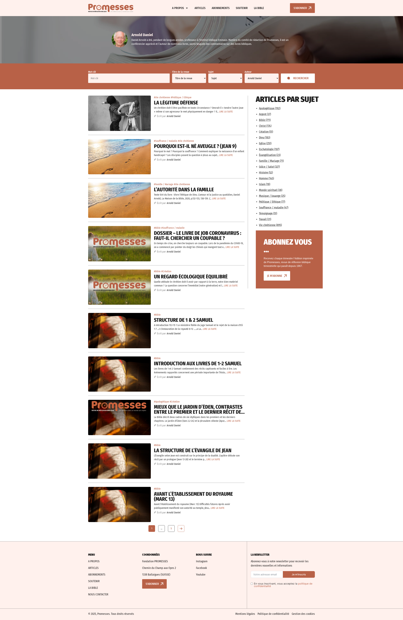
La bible (259, 8)
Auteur (248, 72)
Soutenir (242, 8)
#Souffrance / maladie (165, 140)
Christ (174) (265, 126)
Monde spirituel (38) (270, 190)
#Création (166, 271)
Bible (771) (265, 120)
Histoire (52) (266, 172)
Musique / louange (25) (272, 196)
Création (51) (266, 131)
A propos (178, 8)
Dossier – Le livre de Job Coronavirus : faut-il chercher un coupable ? (197, 235)
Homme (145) (266, 178)
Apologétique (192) (269, 108)
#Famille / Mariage (163, 184)
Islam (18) (264, 184)
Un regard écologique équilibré (191, 277)
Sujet (210, 72)
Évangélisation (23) (270, 155)
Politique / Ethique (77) (272, 201)
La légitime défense (176, 103)
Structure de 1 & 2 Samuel (183, 320)
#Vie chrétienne (162, 97)
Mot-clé (92, 72)
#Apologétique (161, 401)
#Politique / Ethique (181, 97)
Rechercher (301, 78)
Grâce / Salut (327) (269, 166)
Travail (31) (265, 219)
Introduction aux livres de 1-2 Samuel (198, 364)
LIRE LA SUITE (226, 111)
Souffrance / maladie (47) (273, 207)
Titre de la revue (180, 72)
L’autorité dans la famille (184, 190)
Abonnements (221, 8)
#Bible (157, 227)
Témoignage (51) (268, 213)
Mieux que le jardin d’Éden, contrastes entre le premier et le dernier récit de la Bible (198, 412)
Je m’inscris (299, 574)
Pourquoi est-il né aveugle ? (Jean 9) (195, 146)
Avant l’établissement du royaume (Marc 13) (193, 496)
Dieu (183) (264, 137)
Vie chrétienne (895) (270, 225)
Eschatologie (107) (269, 149)
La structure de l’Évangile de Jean (192, 450)
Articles (200, 8)
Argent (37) (265, 114)
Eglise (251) (265, 143)
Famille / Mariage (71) (271, 161)
